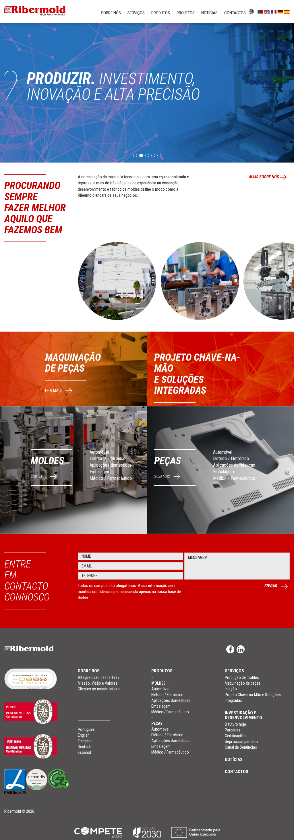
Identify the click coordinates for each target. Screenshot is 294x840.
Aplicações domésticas (110, 465)
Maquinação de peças (243, 683)
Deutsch (84, 746)
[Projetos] (147, 832)
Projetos (186, 13)
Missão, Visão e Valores (97, 683)
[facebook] (230, 649)
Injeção (231, 689)
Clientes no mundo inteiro (99, 689)
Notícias (209, 13)
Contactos (235, 13)
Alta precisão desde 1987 (98, 677)
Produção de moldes (242, 677)
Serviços (136, 13)
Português (86, 729)
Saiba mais (39, 476)
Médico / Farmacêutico (111, 478)
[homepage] (36, 648)
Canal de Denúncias (241, 747)
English (84, 735)
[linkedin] (241, 649)
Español (84, 752)
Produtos (160, 13)
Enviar (271, 585)
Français (85, 741)
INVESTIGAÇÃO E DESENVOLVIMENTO (243, 715)
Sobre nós (111, 13)
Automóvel (99, 452)
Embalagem (100, 471)
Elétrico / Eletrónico (107, 458)
